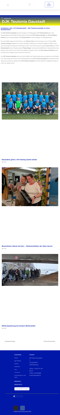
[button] (30, 4)
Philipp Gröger (27, 48)
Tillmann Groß (30, 41)
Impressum (17, 381)
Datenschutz (18, 384)
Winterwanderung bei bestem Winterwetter (18, 326)
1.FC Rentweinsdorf (42, 33)
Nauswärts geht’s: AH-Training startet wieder (19, 159)
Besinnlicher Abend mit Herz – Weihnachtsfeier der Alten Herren (27, 246)
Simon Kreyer (49, 45)
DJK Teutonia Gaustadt (9, 33)
